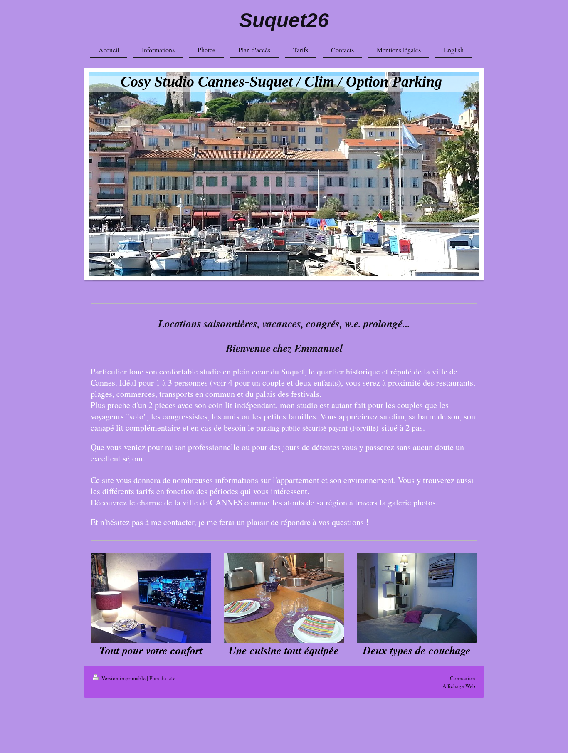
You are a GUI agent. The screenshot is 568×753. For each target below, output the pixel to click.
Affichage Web (458, 686)
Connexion (462, 678)
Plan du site (162, 678)
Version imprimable (123, 678)
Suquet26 (284, 20)
